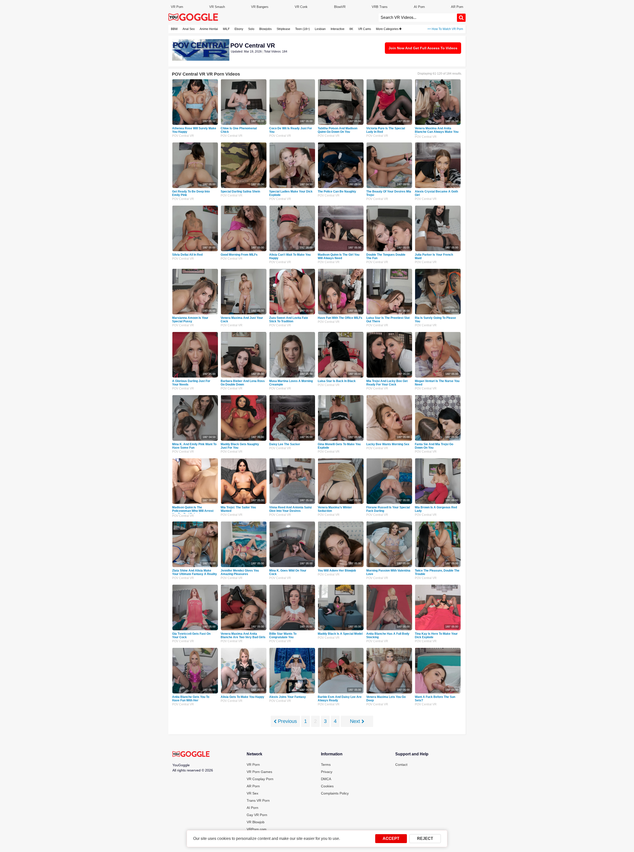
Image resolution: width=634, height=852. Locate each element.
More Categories (387, 29)
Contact (401, 765)
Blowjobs (265, 29)
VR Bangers (259, 7)
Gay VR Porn (257, 815)
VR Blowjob (255, 822)
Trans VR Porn (258, 800)
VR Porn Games (259, 772)
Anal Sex (189, 29)
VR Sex (252, 793)
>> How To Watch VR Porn (445, 29)
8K (351, 29)
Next (356, 721)
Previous (286, 721)
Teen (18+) (302, 29)
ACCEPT (391, 838)
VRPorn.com (256, 829)
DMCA (326, 779)
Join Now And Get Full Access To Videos (423, 48)
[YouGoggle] (191, 754)
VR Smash (217, 7)
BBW (174, 29)
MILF (226, 29)
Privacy (326, 772)
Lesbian (320, 29)
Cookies (327, 786)
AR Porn (457, 7)
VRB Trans (380, 7)
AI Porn (419, 7)
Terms (326, 765)
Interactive (337, 29)
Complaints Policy (335, 793)
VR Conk (301, 7)
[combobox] (418, 17)
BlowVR (339, 7)
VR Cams (364, 29)
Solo (251, 29)
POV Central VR (183, 135)
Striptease (283, 29)
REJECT (425, 838)
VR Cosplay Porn (260, 779)
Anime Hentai (209, 29)
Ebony (239, 29)
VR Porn (177, 7)
